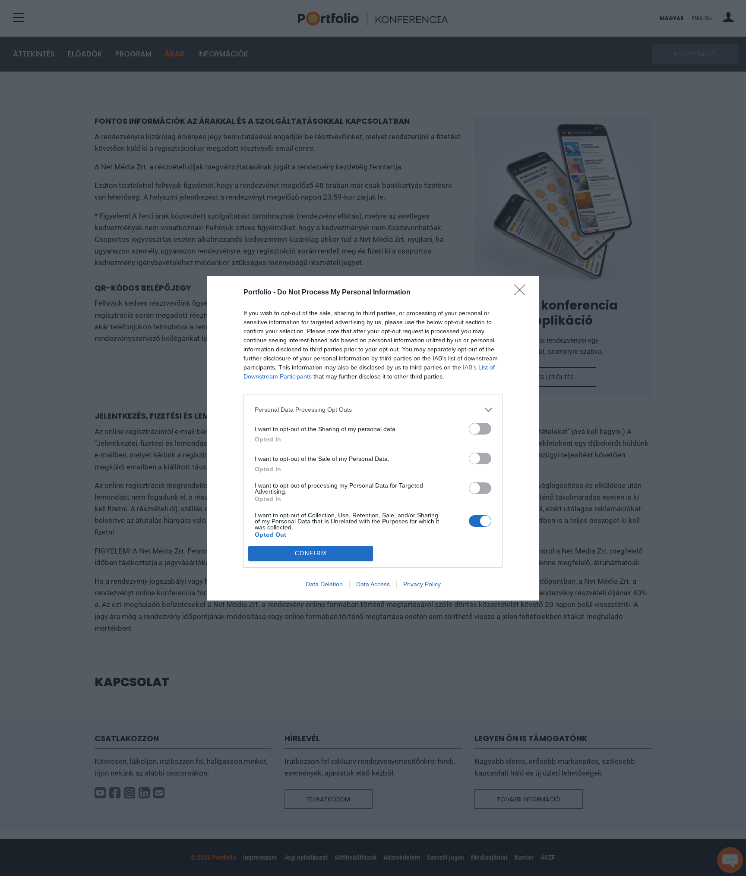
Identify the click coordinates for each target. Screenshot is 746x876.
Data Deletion (324, 584)
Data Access (373, 584)
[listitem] (373, 409)
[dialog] (373, 438)
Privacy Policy (422, 584)
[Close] (522, 293)
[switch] (480, 429)
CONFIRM (311, 553)
